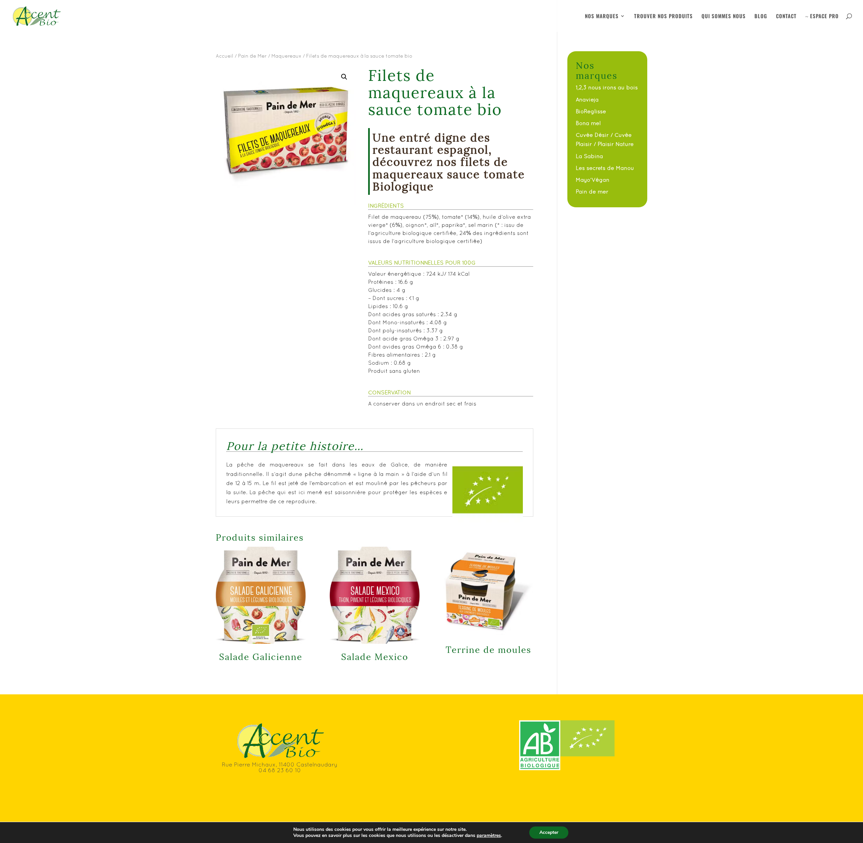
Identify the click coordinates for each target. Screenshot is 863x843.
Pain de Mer (252, 56)
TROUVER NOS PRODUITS (663, 16)
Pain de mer (592, 191)
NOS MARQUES (602, 16)
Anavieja (587, 99)
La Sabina (589, 156)
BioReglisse (591, 111)
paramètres (489, 836)
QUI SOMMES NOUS (724, 16)
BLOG (760, 16)
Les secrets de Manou (605, 168)
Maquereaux (286, 56)
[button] (344, 77)
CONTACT (786, 16)
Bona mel (588, 123)
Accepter (548, 832)
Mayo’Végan (592, 180)
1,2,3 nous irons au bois (607, 87)
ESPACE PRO (822, 16)
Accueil (224, 56)
